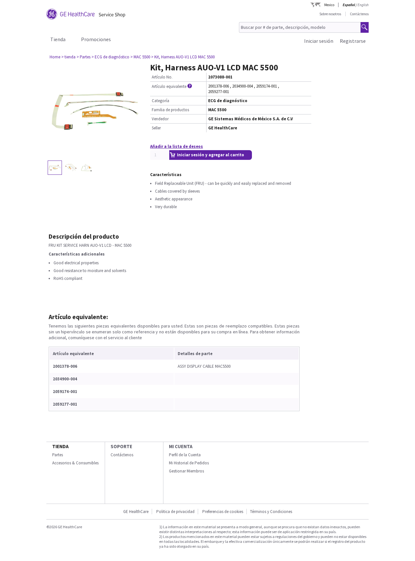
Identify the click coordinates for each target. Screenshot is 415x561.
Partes (57, 455)
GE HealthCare (135, 511)
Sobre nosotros (330, 14)
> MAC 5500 (140, 57)
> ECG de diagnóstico (110, 57)
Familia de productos (170, 110)
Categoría (160, 100)
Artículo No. (162, 77)
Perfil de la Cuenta (185, 455)
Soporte (121, 446)
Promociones (96, 39)
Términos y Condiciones (271, 511)
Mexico (329, 5)
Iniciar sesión (318, 41)
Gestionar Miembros (186, 471)
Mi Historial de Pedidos (189, 463)
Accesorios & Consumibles (75, 463)
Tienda (57, 39)
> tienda (68, 57)
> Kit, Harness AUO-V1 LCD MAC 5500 (183, 57)
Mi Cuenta (181, 446)
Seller (156, 128)
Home (55, 57)
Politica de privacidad (175, 511)
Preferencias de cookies (222, 511)
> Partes (83, 57)
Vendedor (160, 119)
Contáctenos (359, 14)
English (363, 5)
